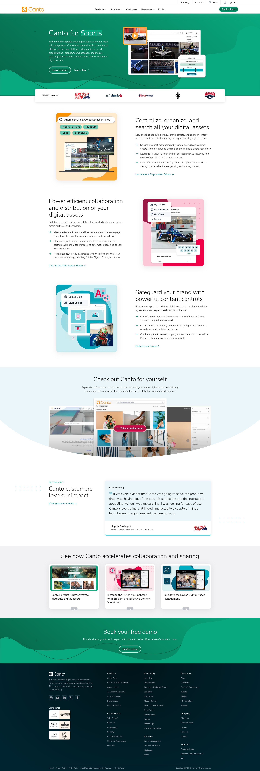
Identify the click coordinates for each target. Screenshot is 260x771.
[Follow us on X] (71, 697)
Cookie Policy (120, 768)
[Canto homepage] (33, 9)
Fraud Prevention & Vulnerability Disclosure (96, 768)
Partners (199, 2)
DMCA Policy (73, 768)
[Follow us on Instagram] (51, 697)
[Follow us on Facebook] (77, 697)
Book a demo (228, 9)
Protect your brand (146, 346)
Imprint (51, 768)
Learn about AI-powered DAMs (153, 174)
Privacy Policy (61, 768)
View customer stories (61, 503)
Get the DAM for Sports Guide (66, 265)
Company (184, 2)
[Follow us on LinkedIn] (64, 697)
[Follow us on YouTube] (57, 697)
